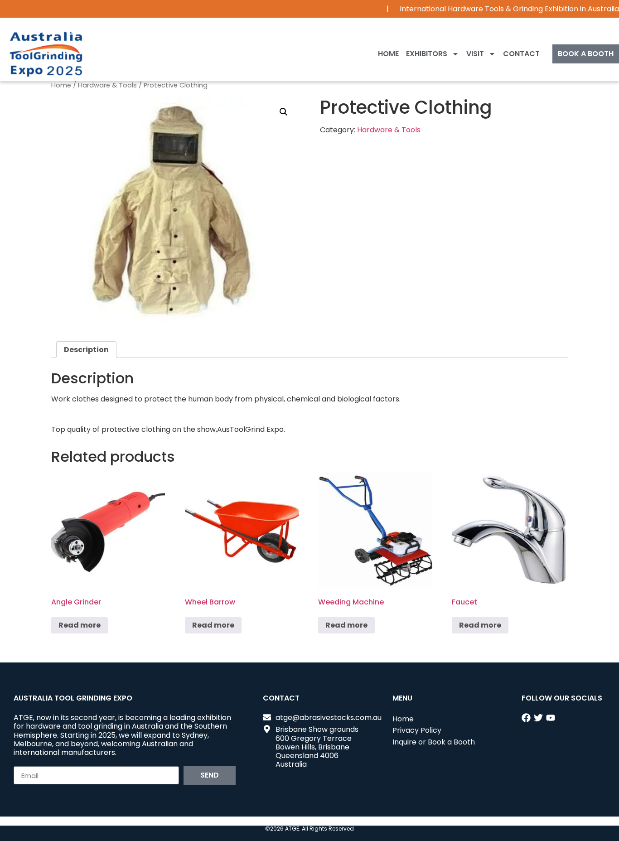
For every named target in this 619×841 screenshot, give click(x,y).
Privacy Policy (416, 730)
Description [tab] (86, 349)
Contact (521, 53)
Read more (79, 625)
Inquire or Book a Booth (433, 742)
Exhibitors (426, 53)
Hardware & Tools (107, 85)
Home (388, 53)
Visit (475, 53)
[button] (284, 112)
